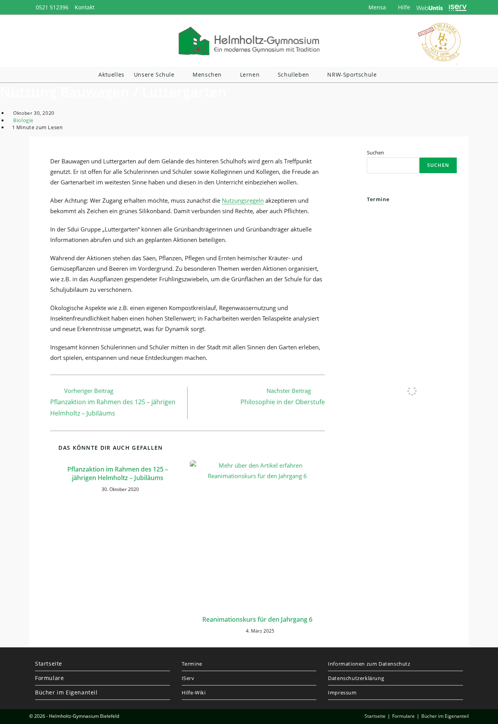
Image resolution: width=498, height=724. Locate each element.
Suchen (375, 152)
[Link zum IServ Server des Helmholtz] (458, 7)
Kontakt (85, 7)
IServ (188, 678)
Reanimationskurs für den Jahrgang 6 (257, 619)
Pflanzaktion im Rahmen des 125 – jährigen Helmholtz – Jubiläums (117, 473)
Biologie (23, 120)
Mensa (376, 7)
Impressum (342, 692)
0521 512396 (52, 7)
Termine (192, 663)
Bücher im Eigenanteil (66, 692)
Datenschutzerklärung (356, 678)
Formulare (49, 678)
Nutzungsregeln (243, 200)
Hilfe (403, 7)
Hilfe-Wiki (194, 692)
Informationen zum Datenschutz (369, 663)
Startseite (48, 663)
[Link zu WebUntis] (429, 7)
